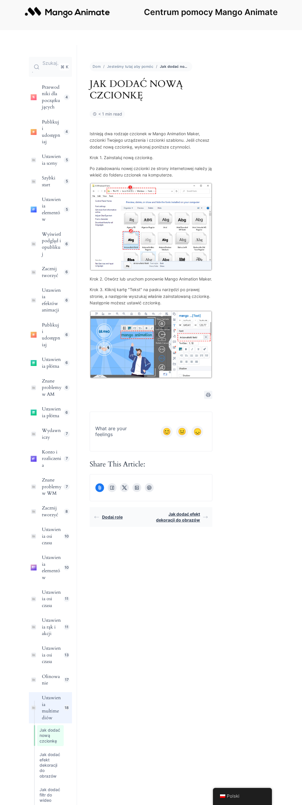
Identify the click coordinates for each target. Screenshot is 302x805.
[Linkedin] (136, 487)
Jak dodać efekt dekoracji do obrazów (178, 517)
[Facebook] (112, 487)
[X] (124, 487)
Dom (97, 66)
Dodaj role (112, 516)
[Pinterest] (149, 487)
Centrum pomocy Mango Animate (211, 12)
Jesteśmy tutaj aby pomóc (130, 66)
